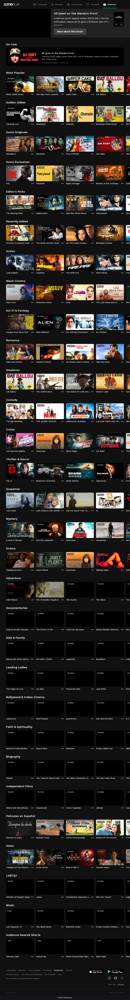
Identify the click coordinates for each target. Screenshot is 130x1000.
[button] (70, 31)
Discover (59, 4)
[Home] (11, 4)
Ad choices (50, 974)
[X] (122, 978)
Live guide (42, 4)
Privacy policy (12, 974)
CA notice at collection (32, 974)
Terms (69, 970)
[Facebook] (116, 978)
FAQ (60, 974)
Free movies (76, 4)
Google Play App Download (115, 972)
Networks (111, 4)
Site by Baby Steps (116, 993)
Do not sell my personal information (23, 978)
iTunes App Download (96, 972)
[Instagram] (109, 978)
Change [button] (121, 984)
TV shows (95, 4)
